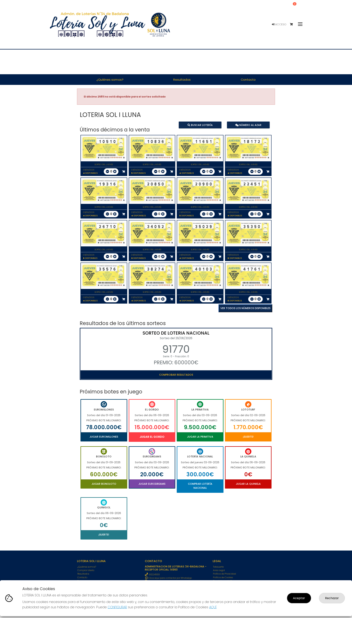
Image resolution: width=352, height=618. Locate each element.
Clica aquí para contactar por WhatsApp (170, 578)
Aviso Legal (219, 570)
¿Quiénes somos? (86, 566)
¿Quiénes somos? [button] (109, 79)
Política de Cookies (223, 577)
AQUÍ (213, 607)
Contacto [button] (248, 79)
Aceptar (299, 598)
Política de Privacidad (224, 573)
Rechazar (332, 598)
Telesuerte (218, 566)
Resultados (83, 573)
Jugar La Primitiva (200, 437)
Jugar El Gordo (152, 437)
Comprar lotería (85, 570)
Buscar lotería (201, 125)
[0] (293, 24)
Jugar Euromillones (103, 437)
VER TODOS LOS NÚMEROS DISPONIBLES (245, 308)
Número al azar (249, 125)
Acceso (280, 24)
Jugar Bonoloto (103, 484)
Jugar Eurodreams (151, 484)
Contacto (82, 577)
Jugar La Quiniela (248, 484)
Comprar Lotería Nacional (200, 486)
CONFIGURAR (117, 607)
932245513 (154, 574)
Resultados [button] (182, 79)
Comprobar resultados (176, 375)
